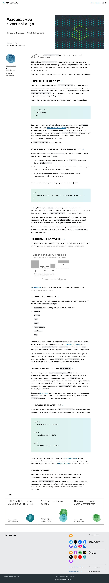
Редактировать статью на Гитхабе (16, 45)
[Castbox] (75, 557)
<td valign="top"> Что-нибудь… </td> (42, 112)
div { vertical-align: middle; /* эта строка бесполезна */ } (59, 195)
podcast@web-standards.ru (76, 567)
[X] (75, 542)
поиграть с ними (63, 463)
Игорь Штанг (67, 579)
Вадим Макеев (10, 75)
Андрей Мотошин (10, 70)
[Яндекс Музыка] (84, 552)
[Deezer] (71, 561)
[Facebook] (84, 542)
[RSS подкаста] (71, 552)
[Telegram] (71, 542)
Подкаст (97, 2)
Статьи (92, 2)
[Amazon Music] (84, 557)
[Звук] (71, 557)
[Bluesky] (75, 546)
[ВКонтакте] (80, 542)
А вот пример (36, 287)
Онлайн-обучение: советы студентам (84, 502)
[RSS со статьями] (71, 535)
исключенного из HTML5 (56, 128)
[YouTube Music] (80, 557)
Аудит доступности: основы (52, 502)
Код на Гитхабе (70, 576)
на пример (43, 393)
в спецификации (70, 458)
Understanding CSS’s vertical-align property (29, 33)
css (16, 43)
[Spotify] (80, 552)
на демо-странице (73, 344)
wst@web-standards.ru (75, 571)
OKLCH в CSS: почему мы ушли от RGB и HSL (20, 502)
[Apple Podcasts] (75, 552)
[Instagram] (80, 546)
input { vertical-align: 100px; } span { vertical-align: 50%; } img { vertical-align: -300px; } (46, 435)
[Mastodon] (71, 546)
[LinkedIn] (84, 546)
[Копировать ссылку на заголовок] (61, 81)
